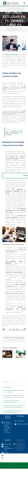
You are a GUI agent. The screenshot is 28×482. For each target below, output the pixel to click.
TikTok (5, 455)
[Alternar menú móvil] (24, 3)
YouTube (6, 457)
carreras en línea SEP (11, 54)
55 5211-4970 (20, 420)
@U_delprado (7, 444)
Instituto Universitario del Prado (8, 448)
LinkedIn (6, 452)
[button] (3, 354)
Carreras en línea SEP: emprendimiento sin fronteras (14, 132)
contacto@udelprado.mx (21, 424)
